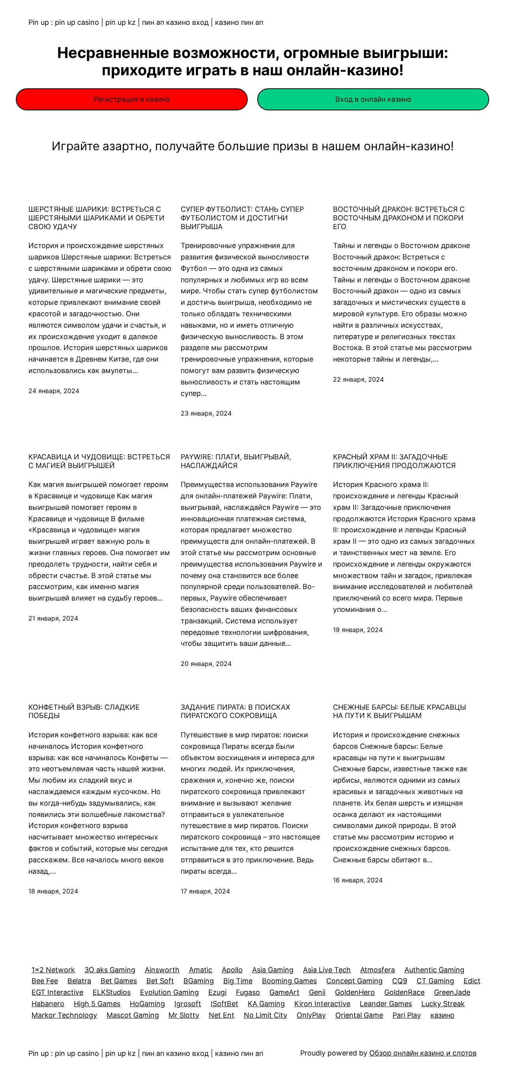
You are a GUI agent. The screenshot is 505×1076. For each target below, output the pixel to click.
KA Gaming (266, 1004)
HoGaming (147, 1004)
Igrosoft (187, 1004)
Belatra (79, 981)
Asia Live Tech (327, 970)
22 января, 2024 (358, 379)
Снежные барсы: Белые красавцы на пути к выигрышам (399, 711)
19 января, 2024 (358, 630)
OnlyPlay (311, 1015)
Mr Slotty (183, 1015)
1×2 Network (53, 970)
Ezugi (217, 992)
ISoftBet (224, 1004)
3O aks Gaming (109, 970)
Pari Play (407, 1015)
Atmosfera (377, 970)
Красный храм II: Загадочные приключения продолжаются (394, 461)
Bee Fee (45, 981)
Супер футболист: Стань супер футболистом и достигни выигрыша (242, 217)
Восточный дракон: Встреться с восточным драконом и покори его (399, 217)
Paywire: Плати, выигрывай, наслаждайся (236, 461)
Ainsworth (162, 970)
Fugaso (248, 992)
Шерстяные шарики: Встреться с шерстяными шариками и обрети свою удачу (96, 217)
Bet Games (119, 981)
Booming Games (289, 981)
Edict (472, 981)
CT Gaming (435, 981)
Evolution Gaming (169, 992)
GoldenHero (355, 992)
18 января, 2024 (53, 891)
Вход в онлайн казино (373, 99)
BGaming (198, 981)
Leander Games (386, 1004)
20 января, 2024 (206, 664)
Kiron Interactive (322, 1004)
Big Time (237, 981)
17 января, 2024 (205, 891)
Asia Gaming (273, 970)
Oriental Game (359, 1015)
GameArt (284, 992)
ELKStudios (112, 992)
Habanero (48, 1004)
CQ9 (399, 981)
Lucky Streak (443, 1004)
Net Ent (221, 1015)
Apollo (232, 970)
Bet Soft (160, 981)
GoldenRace (404, 992)
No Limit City (265, 1015)
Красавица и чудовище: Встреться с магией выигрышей (99, 461)
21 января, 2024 (53, 618)
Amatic (200, 970)
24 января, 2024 (53, 391)
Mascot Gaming (133, 1015)
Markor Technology (64, 1015)
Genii (317, 992)
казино (442, 1015)
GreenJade (452, 992)
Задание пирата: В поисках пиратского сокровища (235, 711)
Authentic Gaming (434, 970)
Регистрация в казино (132, 99)
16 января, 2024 (358, 880)
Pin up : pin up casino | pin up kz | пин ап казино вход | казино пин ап (145, 22)
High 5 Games (97, 1004)
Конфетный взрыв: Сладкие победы (84, 711)
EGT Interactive (57, 992)
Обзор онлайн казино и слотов (423, 1053)
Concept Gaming (354, 981)
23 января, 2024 (206, 413)
